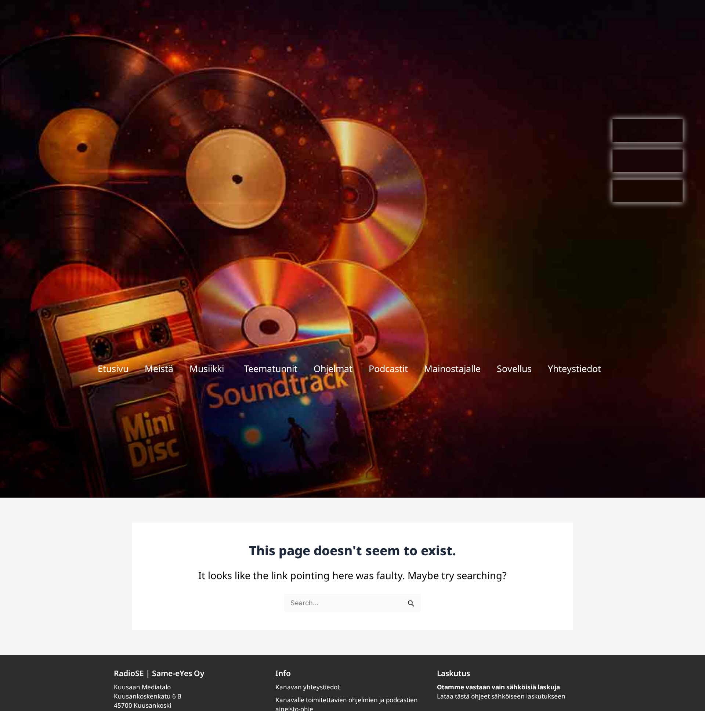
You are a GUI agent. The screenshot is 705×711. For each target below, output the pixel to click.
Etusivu (113, 368)
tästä (462, 696)
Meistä (159, 368)
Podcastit (388, 368)
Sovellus (514, 368)
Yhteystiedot (574, 368)
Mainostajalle (452, 368)
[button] (208, 368)
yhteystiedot (321, 687)
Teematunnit (270, 368)
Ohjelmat (333, 368)
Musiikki (206, 368)
